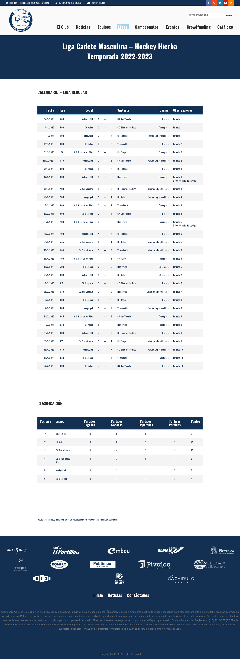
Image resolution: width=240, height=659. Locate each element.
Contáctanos (138, 595)
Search (229, 15)
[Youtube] (225, 3)
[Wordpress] (220, 3)
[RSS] (231, 3)
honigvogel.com (98, 2)
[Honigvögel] (120, 565)
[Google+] (214, 3)
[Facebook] (209, 3)
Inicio (98, 595)
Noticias (115, 595)
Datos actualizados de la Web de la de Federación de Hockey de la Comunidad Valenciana (77, 519)
